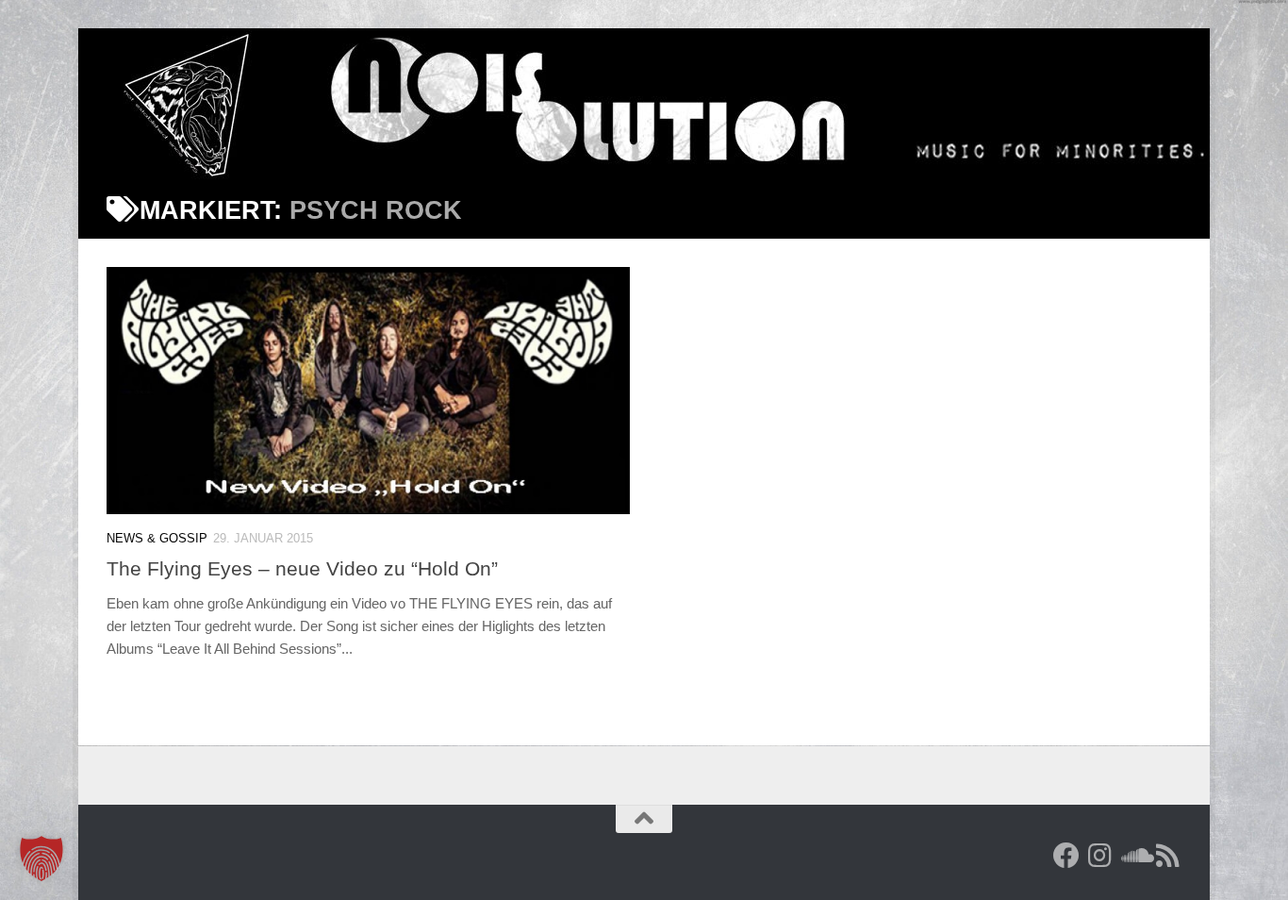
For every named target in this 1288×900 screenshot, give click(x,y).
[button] (41, 858)
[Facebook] (1066, 855)
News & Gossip (157, 538)
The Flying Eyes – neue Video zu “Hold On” (302, 568)
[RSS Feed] (1168, 855)
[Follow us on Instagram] (1100, 855)
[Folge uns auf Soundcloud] (1134, 855)
